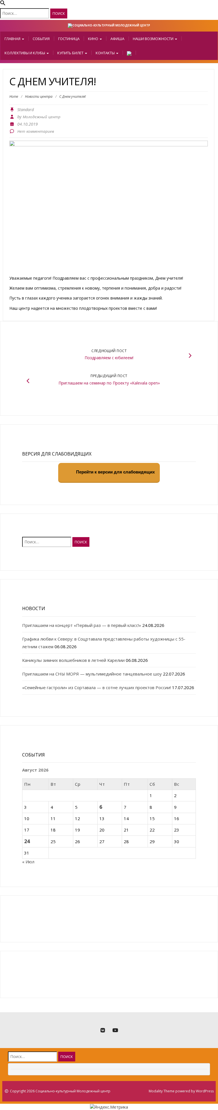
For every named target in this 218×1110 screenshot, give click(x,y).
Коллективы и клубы (25, 52)
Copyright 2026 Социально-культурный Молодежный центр (60, 1091)
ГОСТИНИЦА (68, 38)
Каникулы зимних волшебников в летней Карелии (73, 660)
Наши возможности (153, 38)
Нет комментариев (35, 131)
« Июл (28, 861)
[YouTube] (115, 1030)
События (41, 38)
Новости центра (39, 96)
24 (27, 841)
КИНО (93, 38)
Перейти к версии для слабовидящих (115, 472)
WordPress (205, 1091)
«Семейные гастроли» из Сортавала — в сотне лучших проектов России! (96, 687)
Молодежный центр (41, 116)
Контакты (106, 52)
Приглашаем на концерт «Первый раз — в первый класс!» (81, 625)
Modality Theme (162, 1091)
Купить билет (70, 52)
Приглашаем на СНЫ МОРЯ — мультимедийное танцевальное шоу (92, 674)
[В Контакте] (102, 1030)
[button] (3, 4)
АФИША (117, 38)
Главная (13, 38)
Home (13, 96)
